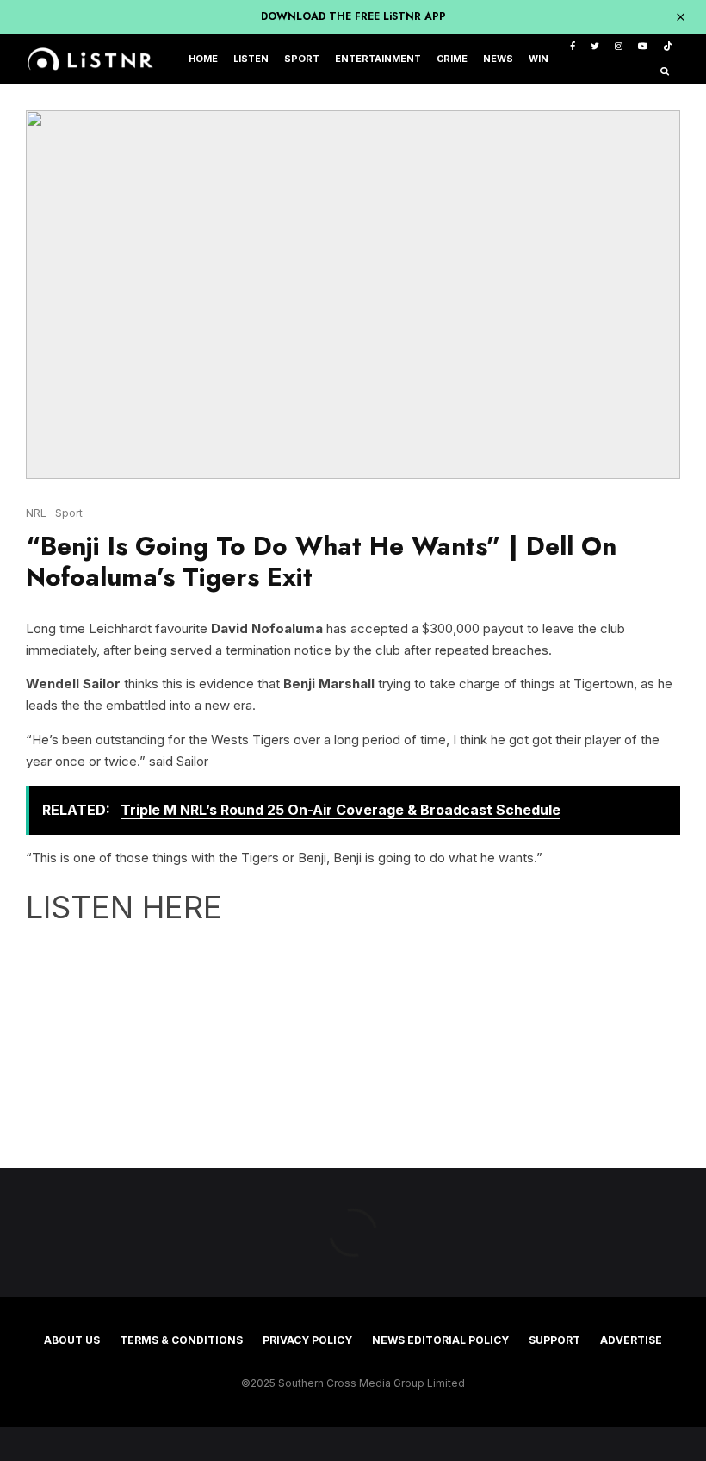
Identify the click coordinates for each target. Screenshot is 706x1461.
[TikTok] (667, 46)
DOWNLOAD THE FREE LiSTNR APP (353, 16)
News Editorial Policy (440, 1340)
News (498, 59)
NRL (36, 513)
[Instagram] (619, 46)
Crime (452, 59)
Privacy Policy (307, 1340)
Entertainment (378, 59)
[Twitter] (595, 46)
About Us (72, 1340)
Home (203, 59)
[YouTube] (642, 46)
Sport (301, 59)
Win (538, 59)
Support (554, 1340)
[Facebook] (572, 46)
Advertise (631, 1340)
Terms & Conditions (181, 1340)
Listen (251, 59)
